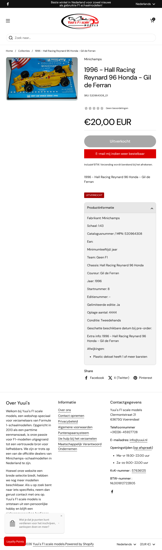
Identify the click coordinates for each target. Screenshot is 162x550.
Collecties (24, 51)
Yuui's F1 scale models (49, 544)
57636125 (139, 470)
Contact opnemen (71, 416)
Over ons (64, 410)
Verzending (106, 164)
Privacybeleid (68, 421)
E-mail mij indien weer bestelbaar (120, 154)
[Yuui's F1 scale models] (80, 21)
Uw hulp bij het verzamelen (77, 438)
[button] (120, 208)
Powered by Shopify (79, 544)
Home (9, 51)
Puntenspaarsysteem (73, 433)
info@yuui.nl (138, 440)
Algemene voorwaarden (75, 427)
